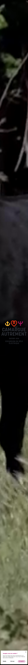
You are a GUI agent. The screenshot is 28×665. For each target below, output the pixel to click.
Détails (4, 661)
